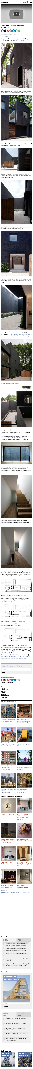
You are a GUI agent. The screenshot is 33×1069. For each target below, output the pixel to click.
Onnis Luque (15, 430)
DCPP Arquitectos (19, 40)
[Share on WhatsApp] (19, 30)
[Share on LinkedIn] (13, 30)
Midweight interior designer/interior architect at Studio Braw (16, 1029)
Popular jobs (5, 1014)
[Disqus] (16, 913)
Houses (22, 656)
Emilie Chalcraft (5, 34)
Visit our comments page (8, 892)
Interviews (4, 689)
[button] (28, 2)
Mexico (27, 656)
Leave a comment (6, 36)
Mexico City (4, 656)
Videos (3, 694)
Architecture (22, 658)
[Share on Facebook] (2, 30)
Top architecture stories (9, 937)
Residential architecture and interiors (18, 654)
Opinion (3, 691)
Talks (3, 692)
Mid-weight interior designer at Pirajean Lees (16, 1034)
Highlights (8, 1051)
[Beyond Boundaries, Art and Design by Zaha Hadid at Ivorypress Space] (25, 2)
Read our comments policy (22, 892)
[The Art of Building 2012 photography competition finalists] (23, 2)
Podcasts (4, 697)
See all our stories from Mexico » (10, 383)
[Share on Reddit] (10, 30)
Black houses (14, 658)
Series (3, 688)
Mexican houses (5, 658)
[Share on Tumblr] (16, 30)
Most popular (5, 939)
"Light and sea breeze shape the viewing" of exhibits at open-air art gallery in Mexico (17, 964)
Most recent (20, 939)
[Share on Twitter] (5, 30)
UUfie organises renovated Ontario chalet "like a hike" (17, 959)
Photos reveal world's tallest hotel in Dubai (17, 953)
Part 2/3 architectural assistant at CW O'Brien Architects (16, 1039)
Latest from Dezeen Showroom (11, 796)
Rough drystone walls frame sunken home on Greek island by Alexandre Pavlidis (17, 944)
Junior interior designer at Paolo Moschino (17, 1018)
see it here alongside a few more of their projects (18, 336)
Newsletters (5, 695)
